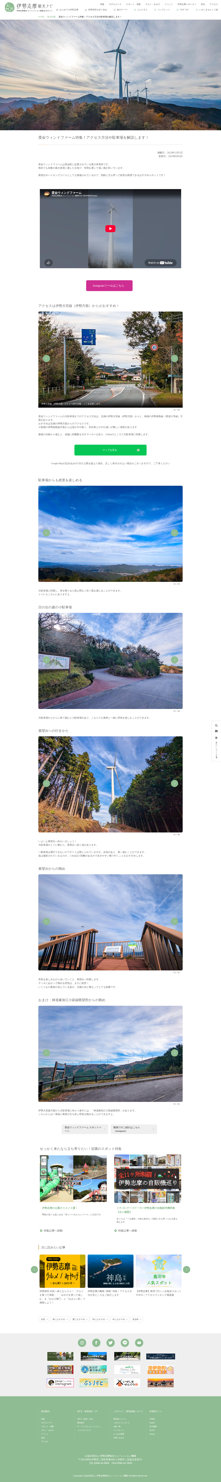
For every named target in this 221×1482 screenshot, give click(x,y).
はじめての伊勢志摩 (68, 10)
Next (174, 358)
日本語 (152, 1419)
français (152, 1434)
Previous (46, 358)
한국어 (152, 1430)
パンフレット (163, 10)
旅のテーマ (122, 10)
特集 (43, 1419)
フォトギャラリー (84, 1430)
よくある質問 (118, 1434)
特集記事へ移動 (53, 1230)
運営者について (119, 1419)
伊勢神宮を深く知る (97, 10)
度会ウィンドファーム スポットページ (83, 1129)
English (152, 1423)
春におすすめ (58, 1319)
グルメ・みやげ (47, 1430)
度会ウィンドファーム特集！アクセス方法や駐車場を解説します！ (90, 17)
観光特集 (51, 17)
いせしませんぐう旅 (208, 10)
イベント (44, 1434)
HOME (41, 17)
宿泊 (43, 1438)
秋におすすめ (98, 1319)
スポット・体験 (47, 1426)
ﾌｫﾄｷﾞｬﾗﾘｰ (184, 10)
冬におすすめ (118, 1319)
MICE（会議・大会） (85, 1419)
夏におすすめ (78, 1319)
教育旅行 (80, 1423)
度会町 (135, 1319)
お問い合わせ (118, 1438)
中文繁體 (153, 1426)
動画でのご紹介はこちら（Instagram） (127, 1129)
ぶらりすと (142, 10)
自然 (43, 1319)
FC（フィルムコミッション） (89, 1426)
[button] (110, 450)
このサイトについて (121, 1423)
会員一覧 (117, 1426)
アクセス (44, 1441)
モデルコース (46, 1423)
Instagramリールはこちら (108, 285)
